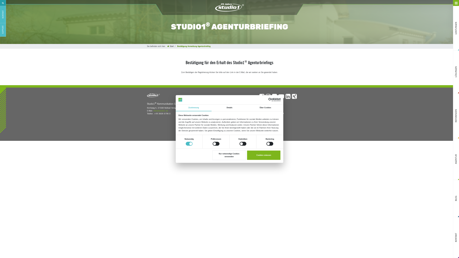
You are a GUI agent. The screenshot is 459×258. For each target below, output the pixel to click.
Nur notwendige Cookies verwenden (229, 155)
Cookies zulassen (263, 155)
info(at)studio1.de (160, 111)
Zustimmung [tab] (193, 108)
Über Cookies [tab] (265, 108)
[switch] (216, 144)
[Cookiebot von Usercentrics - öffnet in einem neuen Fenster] (270, 100)
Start (172, 46)
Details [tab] (229, 108)
